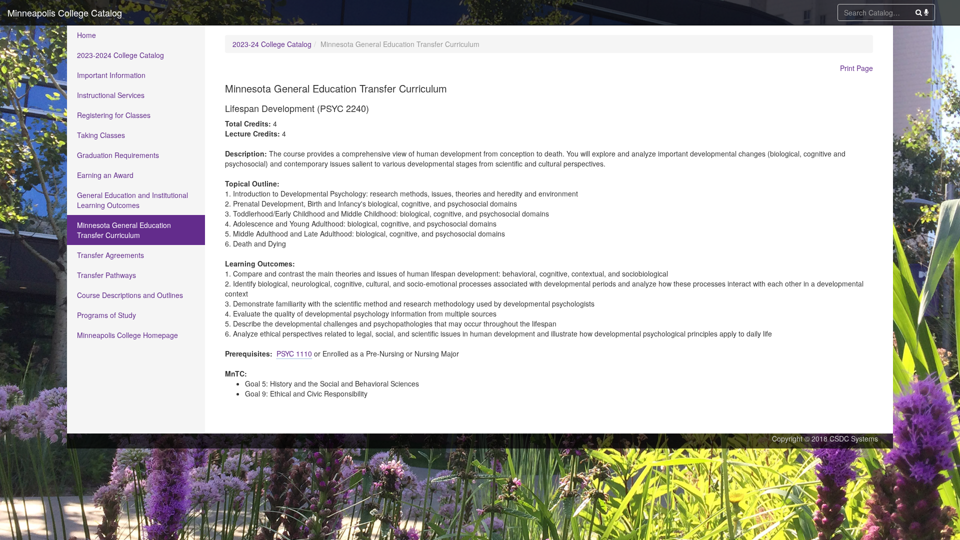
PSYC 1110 (294, 353)
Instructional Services (110, 95)
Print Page (856, 68)
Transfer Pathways (106, 275)
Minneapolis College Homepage (127, 335)
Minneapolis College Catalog (65, 12)
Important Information (111, 75)
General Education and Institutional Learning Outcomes (132, 200)
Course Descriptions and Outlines (130, 295)
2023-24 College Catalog (272, 44)
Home (86, 35)
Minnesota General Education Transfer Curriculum (124, 230)
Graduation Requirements (118, 155)
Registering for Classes (113, 115)
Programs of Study (106, 315)
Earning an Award (105, 175)
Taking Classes (101, 135)
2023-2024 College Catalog (120, 55)
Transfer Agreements (110, 255)
